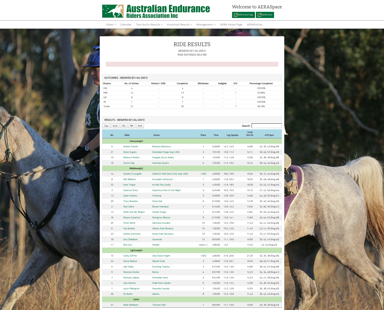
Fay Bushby (129, 228)
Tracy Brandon (130, 201)
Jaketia (155, 294)
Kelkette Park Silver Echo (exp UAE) (170, 173)
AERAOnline (266, 14)
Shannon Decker (131, 272)
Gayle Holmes (130, 195)
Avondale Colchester (162, 179)
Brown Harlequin (160, 206)
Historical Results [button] (178, 24)
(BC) (204, 173)
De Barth (127, 294)
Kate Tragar (129, 184)
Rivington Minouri (161, 217)
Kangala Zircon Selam (163, 157)
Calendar (126, 24)
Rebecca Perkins (131, 157)
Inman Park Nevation (162, 234)
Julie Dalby (128, 266)
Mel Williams (129, 179)
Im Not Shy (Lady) (161, 184)
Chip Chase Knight (161, 255)
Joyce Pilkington (131, 288)
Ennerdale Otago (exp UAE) (166, 152)
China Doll (157, 201)
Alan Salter (128, 206)
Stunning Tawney (161, 266)
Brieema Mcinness (161, 146)
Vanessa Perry (130, 190)
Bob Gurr (127, 244)
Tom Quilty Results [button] (148, 24)
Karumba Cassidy (161, 288)
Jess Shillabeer (130, 239)
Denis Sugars (130, 152)
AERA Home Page (245, 14)
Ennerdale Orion (160, 277)
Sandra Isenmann (132, 234)
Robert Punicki (130, 146)
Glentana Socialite (161, 223)
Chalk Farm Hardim (161, 283)
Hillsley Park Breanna (162, 228)
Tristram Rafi (159, 305)
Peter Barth (129, 223)
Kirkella (155, 244)
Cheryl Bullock (130, 261)
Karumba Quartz (160, 163)
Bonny (155, 272)
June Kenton (129, 283)
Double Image (159, 212)
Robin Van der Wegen (134, 212)
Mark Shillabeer (130, 305)
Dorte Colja (129, 163)
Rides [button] (110, 24)
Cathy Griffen (130, 255)
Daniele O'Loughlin (132, 173)
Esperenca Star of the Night (166, 190)
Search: (246, 126)
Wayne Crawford (131, 217)
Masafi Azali (158, 261)
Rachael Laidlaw (131, 277)
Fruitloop (156, 195)
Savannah (157, 239)
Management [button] (205, 24)
